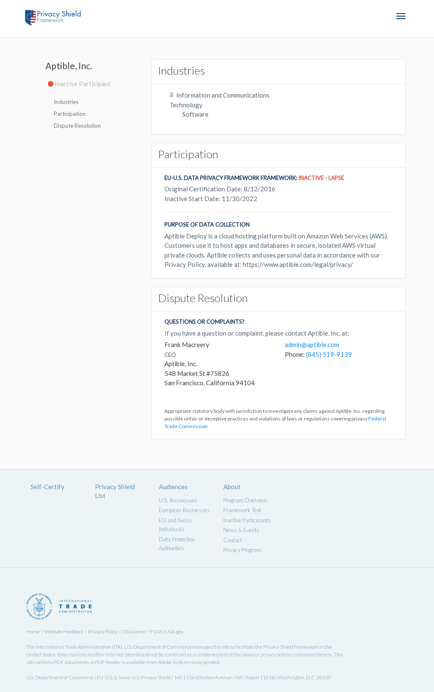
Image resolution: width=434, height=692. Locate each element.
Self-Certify (47, 486)
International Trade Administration (73, 647)
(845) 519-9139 (329, 354)
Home (33, 631)
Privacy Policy (103, 631)
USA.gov (174, 631)
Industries (66, 101)
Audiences (173, 486)
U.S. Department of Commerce (158, 647)
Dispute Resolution (77, 125)
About (232, 486)
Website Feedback (64, 631)
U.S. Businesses (178, 500)
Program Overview (245, 500)
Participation (70, 113)
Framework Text (242, 510)
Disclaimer (134, 631)
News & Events (241, 530)
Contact (232, 540)
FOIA (156, 631)
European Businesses (184, 510)
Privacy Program (242, 549)
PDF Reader (108, 662)
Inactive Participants (247, 520)
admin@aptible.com (312, 344)
